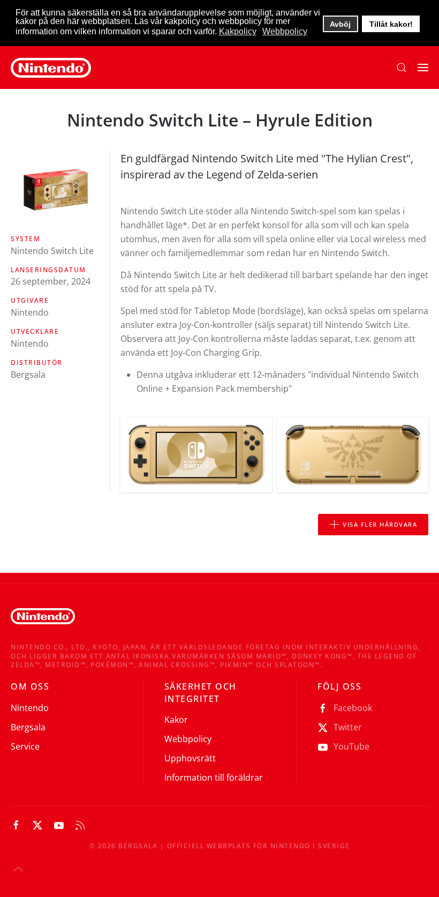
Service (25, 746)
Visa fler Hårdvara (380, 524)
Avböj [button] (340, 24)
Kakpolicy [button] (237, 31)
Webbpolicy (187, 739)
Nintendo (30, 708)
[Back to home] (51, 67)
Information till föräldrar (213, 777)
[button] (401, 67)
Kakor (176, 720)
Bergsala (28, 727)
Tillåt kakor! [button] (391, 24)
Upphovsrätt (190, 758)
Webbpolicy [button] (284, 31)
